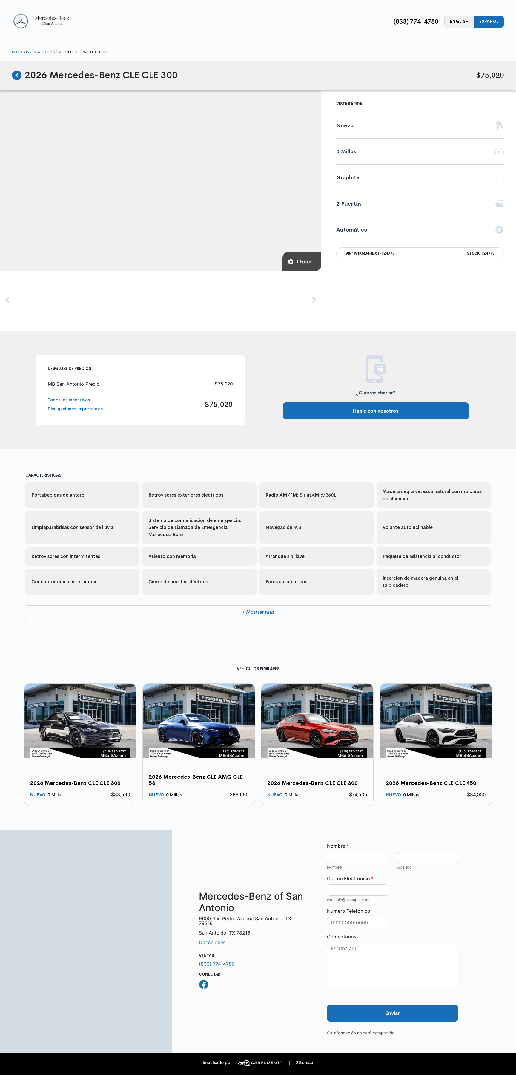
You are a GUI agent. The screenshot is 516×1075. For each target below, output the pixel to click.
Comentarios (342, 937)
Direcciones (212, 942)
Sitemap (300, 1062)
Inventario (36, 52)
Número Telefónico (348, 911)
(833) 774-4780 (416, 21)
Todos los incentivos (69, 399)
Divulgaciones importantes (75, 408)
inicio (17, 52)
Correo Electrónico (350, 878)
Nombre (338, 846)
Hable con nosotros (376, 411)
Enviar (392, 1013)
